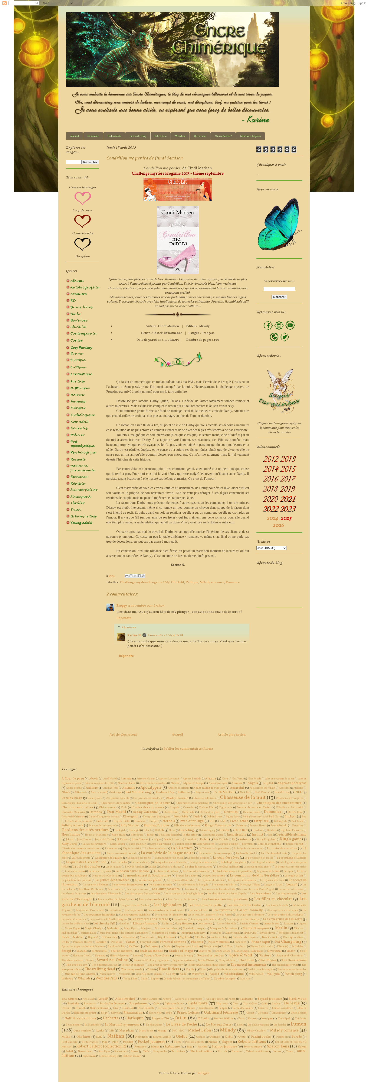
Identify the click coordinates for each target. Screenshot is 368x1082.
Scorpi (66, 951)
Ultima (203, 969)
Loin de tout (204, 924)
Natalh (65, 937)
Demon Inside (251, 812)
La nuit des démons (198, 858)
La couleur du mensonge (215, 853)
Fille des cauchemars (187, 826)
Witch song (293, 974)
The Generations (293, 960)
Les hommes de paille (205, 905)
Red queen (151, 946)
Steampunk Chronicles (289, 955)
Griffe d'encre (298, 1013)
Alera (225, 779)
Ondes (65, 942)
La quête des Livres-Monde (86, 862)
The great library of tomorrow (165, 965)
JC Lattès (203, 1019)
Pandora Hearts (82, 942)
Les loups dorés (134, 910)
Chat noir (222, 1004)
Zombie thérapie (224, 979)
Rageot (227, 1042)
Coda (124, 807)
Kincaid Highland (266, 839)
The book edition (201, 1051)
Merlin (281, 928)
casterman (89, 1056)
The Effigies (267, 960)
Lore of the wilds (226, 924)
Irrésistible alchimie (291, 835)
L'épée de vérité (132, 848)
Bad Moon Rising (138, 792)
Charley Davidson (177, 798)
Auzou (232, 999)
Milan (66, 1037)
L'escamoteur (73, 1025)
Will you (273, 974)
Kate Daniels (220, 839)
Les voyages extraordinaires (243, 919)
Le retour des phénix (148, 880)
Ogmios (200, 1037)
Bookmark (90, 1003)
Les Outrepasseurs (166, 889)
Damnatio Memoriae (73, 812)
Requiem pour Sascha (187, 946)
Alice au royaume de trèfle (99, 783)
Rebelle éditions (251, 1041)
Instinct (257, 835)
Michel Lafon (199, 1030)
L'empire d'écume (228, 844)
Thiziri (151, 969)
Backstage (116, 792)
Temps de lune (227, 960)
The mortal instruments (248, 965)
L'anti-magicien (137, 844)
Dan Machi (116, 812)
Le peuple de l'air (293, 876)
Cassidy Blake (72, 798)
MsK (99, 1037)
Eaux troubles (207, 1008)
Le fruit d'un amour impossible (232, 871)
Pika (104, 1042)
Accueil (74, 136)
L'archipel (284, 1019)
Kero (241, 1018)
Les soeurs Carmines (74, 919)
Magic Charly (93, 928)
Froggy (121, 606)
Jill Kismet (122, 839)
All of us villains (126, 783)
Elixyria (115, 1013)
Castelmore (198, 1003)
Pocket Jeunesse (151, 1041)
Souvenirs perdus (210, 955)
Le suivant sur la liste (224, 884)
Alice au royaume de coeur (279, 779)
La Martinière (93, 1025)
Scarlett (202, 1047)
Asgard (166, 999)
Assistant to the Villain (262, 788)
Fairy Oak (261, 821)
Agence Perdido (192, 779)
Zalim (144, 979)
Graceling (186, 830)
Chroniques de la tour (152, 803)
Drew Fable (181, 817)
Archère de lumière (179, 788)
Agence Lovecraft (169, 779)
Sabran (155, 1047)
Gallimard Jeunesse (221, 1012)
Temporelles (160, 1051)
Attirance (80, 792)
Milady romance (212, 582)
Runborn (241, 946)
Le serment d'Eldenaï (95, 884)
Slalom (302, 1047)
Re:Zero (134, 946)
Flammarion (133, 1013)
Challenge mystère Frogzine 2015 (145, 582)
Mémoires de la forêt (291, 933)
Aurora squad (98, 792)
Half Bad (240, 830)
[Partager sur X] (135, 576)
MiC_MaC (178, 1031)
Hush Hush (118, 835)
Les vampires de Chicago (149, 919)
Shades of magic (180, 951)
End (304, 816)
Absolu (93, 779)
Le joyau (288, 871)
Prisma (212, 1042)
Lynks (100, 1031)
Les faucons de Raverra (182, 899)
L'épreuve (111, 849)
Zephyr (155, 979)
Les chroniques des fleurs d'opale (226, 893)
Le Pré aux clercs (218, 1025)
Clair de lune (250, 1003)
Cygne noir (225, 807)
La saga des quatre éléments (170, 862)
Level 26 (124, 924)
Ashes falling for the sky (209, 788)
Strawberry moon (72, 960)
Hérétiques (137, 835)
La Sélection (181, 848)
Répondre (123, 618)
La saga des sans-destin (203, 862)
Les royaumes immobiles (99, 915)
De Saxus (292, 1003)
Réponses (128, 627)
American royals (218, 783)
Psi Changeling (288, 941)
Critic (264, 1003)
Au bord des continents (188, 999)
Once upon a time (293, 937)
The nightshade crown (285, 965)
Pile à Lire (161, 136)
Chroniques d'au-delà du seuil (79, 803)
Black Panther (263, 792)
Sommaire (93, 136)
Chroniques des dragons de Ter (232, 803)
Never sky (109, 937)
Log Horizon (184, 924)
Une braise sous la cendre (291, 969)
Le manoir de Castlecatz (105, 876)
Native (78, 937)
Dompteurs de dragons (156, 816)
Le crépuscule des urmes (257, 867)
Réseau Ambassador (261, 946)
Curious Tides (207, 807)
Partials (130, 942)
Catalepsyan (95, 798)
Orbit (229, 1037)
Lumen (298, 1024)
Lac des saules (113, 867)
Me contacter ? (223, 136)
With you (67, 979)
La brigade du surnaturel (248, 848)
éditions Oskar (131, 1056)
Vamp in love (107, 974)
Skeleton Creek (82, 955)
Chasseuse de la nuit (243, 797)
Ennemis (140, 821)
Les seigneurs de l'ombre (250, 915)
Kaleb (204, 839)
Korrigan (267, 1019)
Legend (291, 884)
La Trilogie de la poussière (214, 848)
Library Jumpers (145, 923)
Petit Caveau (69, 1042)
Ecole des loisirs (243, 1008)
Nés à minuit (270, 937)
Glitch (159, 830)
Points (177, 1042)
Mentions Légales (250, 136)
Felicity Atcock (72, 825)
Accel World (110, 779)
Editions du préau (85, 1013)
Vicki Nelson (143, 974)
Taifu (146, 1051)
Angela (252, 783)
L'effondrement (205, 844)
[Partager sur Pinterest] (143, 576)
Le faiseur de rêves (166, 871)
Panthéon (282, 1037)
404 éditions (70, 999)
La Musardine (154, 1025)
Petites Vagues (90, 1042)
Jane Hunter (84, 839)
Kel (234, 839)
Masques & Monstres (223, 928)
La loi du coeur (81, 858)
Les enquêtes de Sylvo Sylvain (116, 899)
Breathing (282, 792)
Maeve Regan (72, 928)
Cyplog (276, 1003)
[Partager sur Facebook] (139, 576)
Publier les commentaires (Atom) (188, 749)
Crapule (174, 807)
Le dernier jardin (75, 871)
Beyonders (202, 792)
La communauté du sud (121, 853)
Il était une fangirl (168, 835)
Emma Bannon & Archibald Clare (262, 816)
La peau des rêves (226, 858)
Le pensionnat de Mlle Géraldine (254, 875)
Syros (134, 1051)
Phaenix (197, 942)
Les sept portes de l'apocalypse (285, 915)
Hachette (110, 1018)
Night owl (185, 937)
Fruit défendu (278, 826)
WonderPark (106, 978)
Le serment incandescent (128, 885)
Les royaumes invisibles (135, 915)
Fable (223, 821)
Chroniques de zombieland (192, 803)
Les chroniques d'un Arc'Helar (142, 893)
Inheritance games (212, 835)
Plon (115, 1042)
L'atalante (300, 1019)
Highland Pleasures (291, 830)
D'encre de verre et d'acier (254, 807)
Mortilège (215, 933)
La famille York (246, 853)
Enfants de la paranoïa (78, 821)
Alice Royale (254, 779)
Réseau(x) (282, 946)
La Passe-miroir (155, 849)
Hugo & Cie (160, 1018)
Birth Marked (224, 792)
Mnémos (84, 1037)
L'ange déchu (117, 844)
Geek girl (120, 830)
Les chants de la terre (74, 893)
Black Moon (297, 999)
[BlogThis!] (131, 576)
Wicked (214, 974)
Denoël (80, 1008)
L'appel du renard (160, 844)
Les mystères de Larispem (283, 910)
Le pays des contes (213, 876)
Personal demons (173, 942)
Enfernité (102, 821)
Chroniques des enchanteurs (279, 803)
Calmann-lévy (174, 1004)
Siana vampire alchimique (248, 951)
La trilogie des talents (263, 862)
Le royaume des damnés (242, 880)
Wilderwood (256, 974)
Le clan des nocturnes (198, 867)
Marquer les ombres (167, 928)
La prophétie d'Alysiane (291, 858)
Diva (115, 1008)
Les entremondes (150, 899)
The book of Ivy (76, 965)
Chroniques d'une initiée (116, 803)
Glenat (250, 1013)
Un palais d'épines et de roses (227, 969)
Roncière (140, 1047)
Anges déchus (74, 788)
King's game (290, 839)
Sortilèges (104, 1051)
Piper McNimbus (219, 942)
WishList (180, 136)
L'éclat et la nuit (294, 844)
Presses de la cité (194, 1042)
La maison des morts (139, 858)
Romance (233, 582)
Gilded (147, 830)
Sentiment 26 (99, 951)
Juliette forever (172, 839)
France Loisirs (187, 1013)
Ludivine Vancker (250, 924)
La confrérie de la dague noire (167, 853)
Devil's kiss (295, 812)
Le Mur (152, 867)
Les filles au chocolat (273, 899)
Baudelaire (246, 999)
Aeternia (126, 779)
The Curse (246, 960)
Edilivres (263, 1008)
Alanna (210, 778)
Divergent (130, 816)
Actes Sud (88, 999)
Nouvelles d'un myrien (245, 937)
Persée (297, 1037)
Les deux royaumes (258, 1025)
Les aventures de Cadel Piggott (257, 889)
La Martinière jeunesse (122, 1025)
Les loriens (114, 910)
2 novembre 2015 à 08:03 (146, 606)
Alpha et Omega (193, 783)
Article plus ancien (232, 735)
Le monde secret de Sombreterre (147, 875)
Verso (277, 1051)
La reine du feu (119, 862)
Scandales (297, 946)
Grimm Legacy (207, 830)
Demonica (272, 812)
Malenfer (113, 928)
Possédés (240, 942)
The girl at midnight (132, 965)
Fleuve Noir (155, 1013)
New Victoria (147, 937)
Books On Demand (112, 1004)
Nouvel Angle (162, 1037)
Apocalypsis (150, 787)
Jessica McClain (104, 839)
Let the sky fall (104, 923)
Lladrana (167, 924)
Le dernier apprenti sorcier (290, 867)
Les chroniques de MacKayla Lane (183, 893)
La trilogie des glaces (233, 862)
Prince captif (260, 942)
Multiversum (232, 933)
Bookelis (73, 1004)
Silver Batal (274, 951)
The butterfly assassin (105, 965)
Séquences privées (183, 960)
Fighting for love (156, 825)
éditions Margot (109, 1056)
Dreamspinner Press (170, 1008)
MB (111, 1031)
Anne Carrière (150, 999)
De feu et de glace (210, 812)
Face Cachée (239, 821)
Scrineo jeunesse (224, 1046)
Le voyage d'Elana (250, 884)
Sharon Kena (278, 1046)
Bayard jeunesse (270, 999)
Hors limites (71, 835)
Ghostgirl (134, 830)
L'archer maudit (184, 844)
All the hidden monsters (153, 783)
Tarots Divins (206, 960)
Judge (157, 839)
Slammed (100, 955)
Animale (128, 788)
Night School (166, 937)
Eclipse (222, 1008)
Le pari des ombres (187, 876)
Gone (172, 830)
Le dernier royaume (100, 871)
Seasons (81, 951)
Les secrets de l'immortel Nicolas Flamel (209, 915)
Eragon (153, 821)
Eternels (168, 821)
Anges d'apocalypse (291, 783)
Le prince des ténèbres (112, 880)
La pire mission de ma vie (258, 858)
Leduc (240, 1025)
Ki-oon (252, 1019)
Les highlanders (168, 905)
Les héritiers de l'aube (244, 905)
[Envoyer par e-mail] (127, 576)
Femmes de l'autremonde (103, 825)
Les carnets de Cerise (291, 889)
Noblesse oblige (219, 937)
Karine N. (134, 635)
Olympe (214, 1037)
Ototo (242, 1037)
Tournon (236, 1051)
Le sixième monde (160, 885)
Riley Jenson (210, 946)
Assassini (237, 788)
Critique (192, 582)
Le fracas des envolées (196, 871)
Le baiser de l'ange (170, 867)
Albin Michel (125, 999)
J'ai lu (180, 1018)
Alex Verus (238, 779)
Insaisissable (236, 835)
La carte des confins (282, 848)
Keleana (245, 839)
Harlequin (135, 1018)
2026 (278, 525)
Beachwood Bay (165, 792)
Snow (136, 955)
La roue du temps (141, 862)
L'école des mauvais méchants (80, 849)
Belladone (184, 792)
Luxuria (288, 924)
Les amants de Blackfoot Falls (219, 889)
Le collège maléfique (228, 867)
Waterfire (198, 974)
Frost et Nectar (258, 825)
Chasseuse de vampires (289, 798)
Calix (156, 1004)
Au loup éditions (215, 999)
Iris (270, 835)
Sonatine (85, 1051)
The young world (131, 970)
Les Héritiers (115, 889)
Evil (212, 821)
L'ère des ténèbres (269, 844)
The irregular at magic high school (206, 965)
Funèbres (297, 825)
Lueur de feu (271, 924)
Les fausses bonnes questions (224, 899)
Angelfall (268, 783)
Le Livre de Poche (181, 1024)
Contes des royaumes (147, 807)
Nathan (115, 1036)
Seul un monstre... (122, 951)
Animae (92, 788)
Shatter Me (204, 951)
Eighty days (232, 816)
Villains (158, 974)
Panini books (261, 1037)
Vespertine (125, 974)
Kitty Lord (69, 844)
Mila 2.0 (298, 928)
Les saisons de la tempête (169, 915)
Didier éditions (99, 1008)
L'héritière (248, 844)
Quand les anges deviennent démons (83, 946)
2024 (272, 518)
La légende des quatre (108, 858)
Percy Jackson (148, 942)
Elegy (104, 1013)
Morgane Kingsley (193, 933)
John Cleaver (140, 839)
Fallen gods (280, 821)
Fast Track (297, 821)
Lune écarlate (82, 1031)
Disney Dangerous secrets (103, 816)
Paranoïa (116, 942)
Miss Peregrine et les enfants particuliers (124, 933)
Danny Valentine (145, 812)
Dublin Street (214, 816)
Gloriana (263, 1013)
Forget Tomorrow (218, 825)
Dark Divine (171, 812)
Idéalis (151, 835)
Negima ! (93, 937)
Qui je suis (200, 136)
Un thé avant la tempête (260, 969)
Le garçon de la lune (268, 871)
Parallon (101, 942)
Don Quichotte (146, 1008)
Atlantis (66, 792)
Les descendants (260, 894)
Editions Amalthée (282, 1008)
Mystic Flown (267, 933)
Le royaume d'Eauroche (180, 880)
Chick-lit (177, 582)
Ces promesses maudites (147, 798)
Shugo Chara (222, 951)
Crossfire (189, 807)
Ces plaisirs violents (117, 798)
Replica (167, 946)
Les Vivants (191, 889)
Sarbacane (172, 1046)
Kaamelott (190, 839)
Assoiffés (284, 788)
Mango (162, 1031)
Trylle (190, 969)
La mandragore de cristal (169, 858)
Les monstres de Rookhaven (166, 910)
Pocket (128, 1042)
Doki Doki (128, 1008)
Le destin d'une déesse (132, 871)
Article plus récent (123, 735)
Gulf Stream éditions (80, 1018)
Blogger (203, 1073)
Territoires (178, 1051)
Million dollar (69, 933)
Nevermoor (129, 937)
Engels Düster (122, 821)
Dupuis (191, 1008)
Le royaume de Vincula (211, 880)
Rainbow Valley (116, 946)
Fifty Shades (130, 825)
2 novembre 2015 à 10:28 (165, 635)
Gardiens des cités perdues (85, 830)
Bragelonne (138, 1003)
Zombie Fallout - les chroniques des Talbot (186, 979)
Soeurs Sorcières (156, 955)
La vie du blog (137, 136)
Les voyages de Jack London (207, 919)
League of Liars (273, 884)
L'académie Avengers (94, 844)
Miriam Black (88, 933)
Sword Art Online (112, 960)
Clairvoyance (107, 807)
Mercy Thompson (256, 928)
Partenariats (114, 136)
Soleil (69, 1051)
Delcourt (67, 1008)
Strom (89, 960)
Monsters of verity (164, 933)
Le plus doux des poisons (76, 880)
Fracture (241, 825)
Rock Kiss (226, 946)
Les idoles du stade (277, 905)
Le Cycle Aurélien (135, 867)
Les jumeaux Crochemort (90, 910)
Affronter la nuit (146, 779)
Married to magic (193, 928)
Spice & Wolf (240, 955)
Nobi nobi (141, 1037)
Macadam (126, 1030)
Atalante (298, 788)
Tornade (222, 1051)
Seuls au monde (151, 951)
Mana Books (146, 1031)
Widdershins (234, 974)
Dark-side (188, 812)
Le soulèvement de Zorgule (192, 884)
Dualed (197, 817)
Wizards (84, 978)
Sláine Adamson (119, 955)
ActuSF (103, 999)
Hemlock (272, 830)
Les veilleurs (180, 919)
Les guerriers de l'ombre (134, 905)
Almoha (175, 783)
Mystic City (249, 933)
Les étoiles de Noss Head (76, 924)
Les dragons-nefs (286, 893)
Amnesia (236, 783)
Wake (183, 974)
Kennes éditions (223, 1019)
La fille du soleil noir (274, 853)
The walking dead (100, 969)
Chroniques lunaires (77, 807)
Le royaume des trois (272, 880)
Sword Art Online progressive (151, 960)
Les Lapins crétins (137, 889)
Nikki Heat (201, 937)
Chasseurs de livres (204, 798)
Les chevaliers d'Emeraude (106, 893)
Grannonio (279, 1013)
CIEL (298, 792)
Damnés (95, 812)
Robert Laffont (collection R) (101, 1046)
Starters (265, 955)
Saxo (190, 1047)
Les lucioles (279, 1025)
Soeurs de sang (184, 955)
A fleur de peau (73, 778)
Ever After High (192, 821)
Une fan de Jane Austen (80, 974)
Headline (258, 830)
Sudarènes (120, 1051)
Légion (302, 924)
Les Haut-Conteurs (91, 889)
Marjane (146, 928)
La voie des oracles (86, 867)
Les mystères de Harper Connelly (238, 910)
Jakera (69, 839)
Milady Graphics (256, 1031)
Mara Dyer (130, 928)
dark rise (245, 979)
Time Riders (168, 969)
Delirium (231, 812)
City (235, 1004)
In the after (190, 835)
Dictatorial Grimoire (73, 816)
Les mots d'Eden (199, 910)
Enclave (290, 816)
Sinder (291, 951)
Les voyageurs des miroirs (282, 919)
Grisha (224, 830)
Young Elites (130, 979)
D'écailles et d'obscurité (289, 807)
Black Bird (245, 792)
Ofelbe (181, 1036)
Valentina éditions (257, 1051)
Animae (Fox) (110, 788)
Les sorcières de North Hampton (109, 919)
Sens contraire (253, 1047)
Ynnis (289, 1051)
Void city (170, 974)
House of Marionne (96, 835)
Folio (169, 1013)
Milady (228, 1030)
